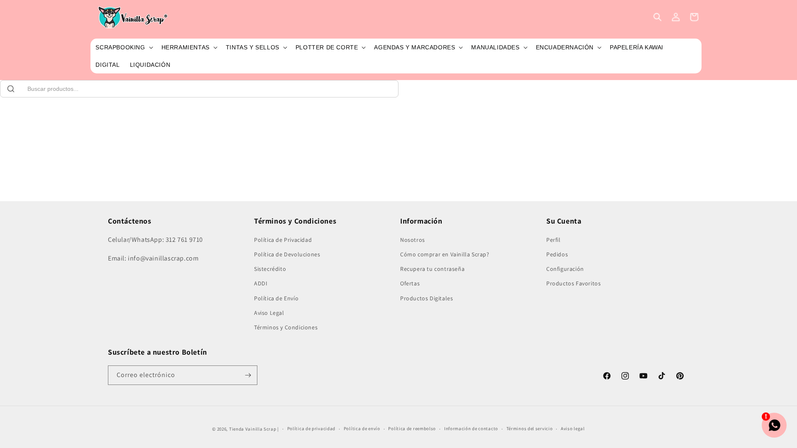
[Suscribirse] (248, 375)
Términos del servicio (529, 428)
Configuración (565, 269)
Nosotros (412, 239)
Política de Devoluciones (287, 254)
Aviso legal (573, 428)
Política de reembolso (412, 428)
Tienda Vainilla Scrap (252, 429)
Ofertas (410, 283)
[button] (123, 47)
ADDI (260, 283)
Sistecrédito (270, 269)
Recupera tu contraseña (432, 269)
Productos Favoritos (573, 283)
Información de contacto (471, 428)
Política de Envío (276, 298)
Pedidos (557, 254)
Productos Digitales (426, 298)
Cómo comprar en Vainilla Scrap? (444, 254)
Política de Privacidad (283, 239)
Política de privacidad (311, 428)
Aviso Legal (269, 313)
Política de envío (362, 428)
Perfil (553, 239)
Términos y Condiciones (286, 327)
